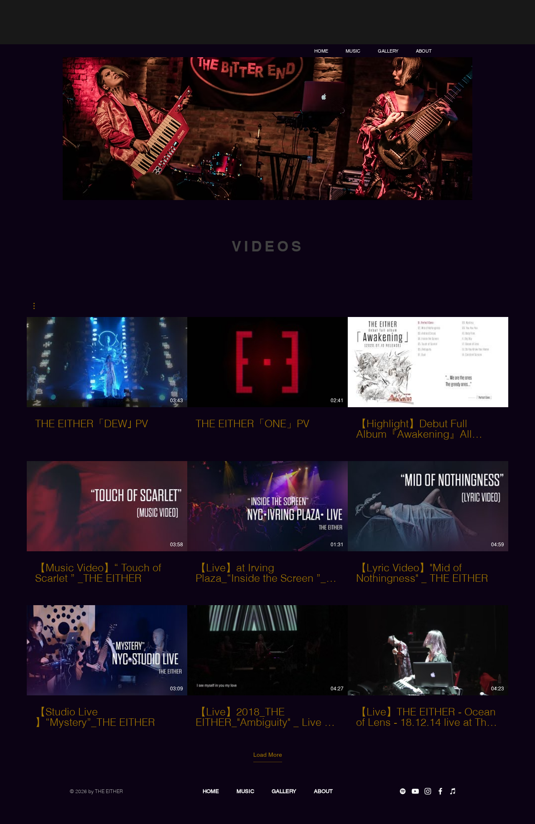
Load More (267, 754)
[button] (38, 306)
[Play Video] (107, 362)
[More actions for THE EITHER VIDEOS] (38, 306)
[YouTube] (415, 791)
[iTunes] (452, 791)
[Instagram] (427, 791)
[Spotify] (402, 791)
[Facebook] (440, 791)
